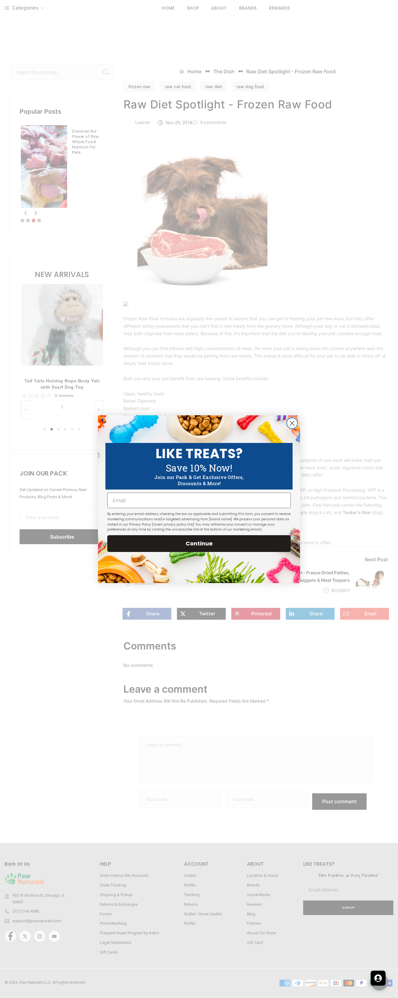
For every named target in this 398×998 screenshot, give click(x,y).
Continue (199, 543)
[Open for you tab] (378, 978)
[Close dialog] (292, 423)
